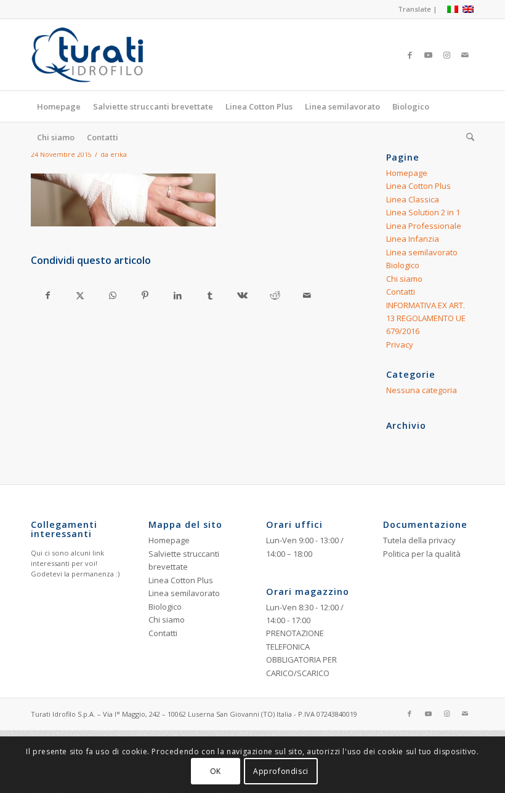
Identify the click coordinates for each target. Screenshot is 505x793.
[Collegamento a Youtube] (428, 55)
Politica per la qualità (422, 553)
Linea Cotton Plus (418, 185)
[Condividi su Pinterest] (145, 295)
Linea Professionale (423, 225)
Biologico (402, 265)
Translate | (417, 9)
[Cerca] (467, 137)
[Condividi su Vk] (243, 295)
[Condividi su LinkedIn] (177, 295)
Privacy (399, 344)
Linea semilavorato (422, 252)
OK (215, 771)
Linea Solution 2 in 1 (423, 212)
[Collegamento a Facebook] (409, 55)
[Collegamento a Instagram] (446, 55)
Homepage (406, 172)
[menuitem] (414, 9)
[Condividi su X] (81, 295)
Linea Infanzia (412, 238)
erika (118, 154)
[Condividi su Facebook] (47, 295)
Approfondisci (281, 771)
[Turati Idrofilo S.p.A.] (109, 54)
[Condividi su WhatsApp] (113, 295)
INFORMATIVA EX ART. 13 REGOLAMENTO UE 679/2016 (426, 318)
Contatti (400, 291)
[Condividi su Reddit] (275, 295)
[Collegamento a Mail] (465, 55)
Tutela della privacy (419, 540)
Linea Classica (412, 199)
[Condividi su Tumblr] (210, 295)
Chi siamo (404, 278)
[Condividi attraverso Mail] (307, 295)
